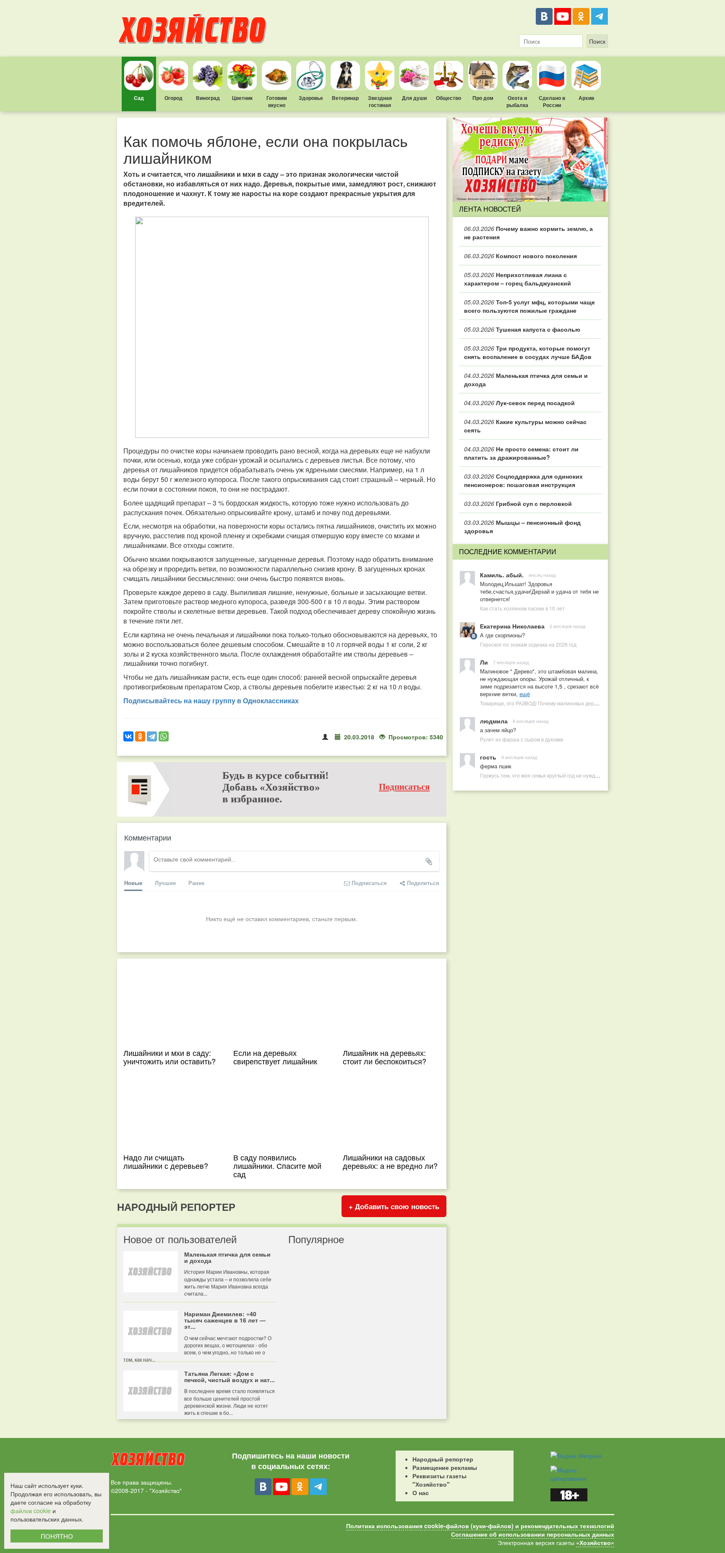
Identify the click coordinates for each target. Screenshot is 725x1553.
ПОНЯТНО (57, 1536)
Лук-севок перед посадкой (519, 402)
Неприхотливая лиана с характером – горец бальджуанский (517, 278)
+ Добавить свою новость (394, 1206)
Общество (448, 98)
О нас (420, 1492)
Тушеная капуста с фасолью (522, 329)
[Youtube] (562, 16)
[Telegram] (599, 16)
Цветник (242, 98)
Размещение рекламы (444, 1467)
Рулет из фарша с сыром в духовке (521, 739)
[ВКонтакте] (544, 16)
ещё (524, 694)
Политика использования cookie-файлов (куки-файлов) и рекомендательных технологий (480, 1526)
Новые (133, 883)
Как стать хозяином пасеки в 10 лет (522, 608)
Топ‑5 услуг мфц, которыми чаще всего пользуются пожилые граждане (529, 306)
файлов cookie (30, 1510)
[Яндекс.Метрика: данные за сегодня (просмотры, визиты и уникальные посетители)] (576, 1455)
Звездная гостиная (380, 101)
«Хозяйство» (595, 1542)
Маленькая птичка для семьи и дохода (526, 379)
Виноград (208, 98)
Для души (414, 98)
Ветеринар (345, 98)
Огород (173, 98)
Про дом (482, 98)
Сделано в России (552, 101)
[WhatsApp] (164, 736)
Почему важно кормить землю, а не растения (528, 232)
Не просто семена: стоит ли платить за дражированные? (521, 453)
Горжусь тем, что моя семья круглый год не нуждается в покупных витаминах (571, 775)
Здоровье (311, 98)
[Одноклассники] (581, 16)
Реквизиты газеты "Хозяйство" (439, 1480)
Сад (139, 98)
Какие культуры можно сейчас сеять (525, 425)
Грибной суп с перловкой (518, 503)
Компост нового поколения (520, 255)
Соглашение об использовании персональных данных (532, 1534)
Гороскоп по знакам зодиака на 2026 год (528, 644)
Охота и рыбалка (517, 101)
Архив (586, 98)
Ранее (196, 883)
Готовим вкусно (276, 101)
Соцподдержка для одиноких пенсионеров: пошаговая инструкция (523, 480)
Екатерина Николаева (512, 626)
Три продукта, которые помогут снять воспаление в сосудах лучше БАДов (528, 352)
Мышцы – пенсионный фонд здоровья (522, 526)
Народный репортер (442, 1459)
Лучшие (165, 883)
